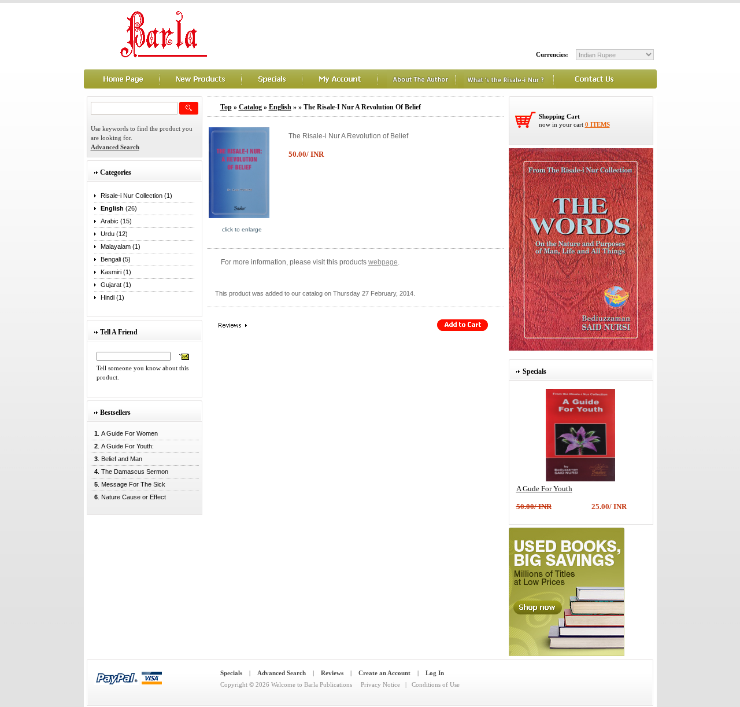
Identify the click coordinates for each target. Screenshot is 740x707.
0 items (597, 124)
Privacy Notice (380, 684)
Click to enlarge (242, 229)
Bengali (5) (116, 259)
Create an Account (384, 672)
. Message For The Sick (128, 484)
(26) (119, 208)
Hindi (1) (112, 297)
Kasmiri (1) (116, 271)
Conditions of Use (436, 684)
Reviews (332, 672)
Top (226, 107)
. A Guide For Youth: (122, 446)
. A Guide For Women (124, 433)
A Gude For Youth (544, 488)
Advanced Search (281, 672)
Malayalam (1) (120, 246)
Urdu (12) (114, 233)
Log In (435, 672)
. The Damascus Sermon (129, 471)
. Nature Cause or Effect (128, 497)
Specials (231, 672)
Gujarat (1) (116, 284)
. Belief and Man (116, 458)
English (280, 107)
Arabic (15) (116, 221)
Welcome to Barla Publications (311, 684)
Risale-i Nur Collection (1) (136, 195)
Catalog (250, 107)
